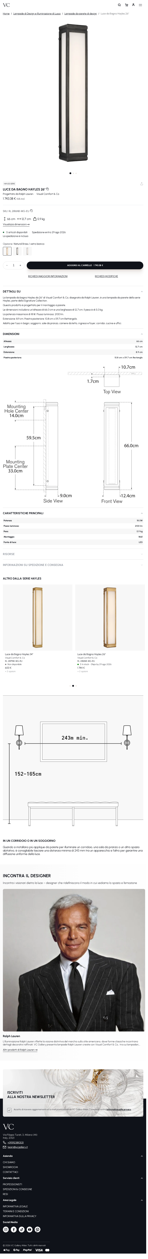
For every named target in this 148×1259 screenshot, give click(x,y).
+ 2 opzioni (10, 671)
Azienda (7, 1156)
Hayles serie (9, 183)
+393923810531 (16, 1142)
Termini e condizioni (16, 1211)
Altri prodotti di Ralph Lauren (18, 1049)
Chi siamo (9, 1162)
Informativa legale (15, 1206)
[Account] (133, 5)
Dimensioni (11, 334)
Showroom (10, 1167)
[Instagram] (6, 1231)
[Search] (119, 5)
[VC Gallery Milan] (6, 5)
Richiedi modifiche (106, 276)
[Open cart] (126, 5)
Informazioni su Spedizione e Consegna (33, 565)
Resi (5, 1194)
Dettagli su (12, 291)
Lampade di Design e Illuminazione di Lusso (37, 13)
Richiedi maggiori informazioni (48, 276)
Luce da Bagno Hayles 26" (91, 654)
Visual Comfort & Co (47, 194)
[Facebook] (14, 1231)
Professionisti (12, 1184)
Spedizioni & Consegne (17, 1189)
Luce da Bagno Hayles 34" (19, 654)
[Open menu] (140, 5)
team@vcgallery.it (18, 1147)
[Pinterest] (37, 1231)
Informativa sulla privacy (118, 1109)
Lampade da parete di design (80, 13)
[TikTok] (22, 1231)
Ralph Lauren (26, 194)
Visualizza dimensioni (15, 224)
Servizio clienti (11, 1178)
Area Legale (9, 1200)
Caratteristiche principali (23, 513)
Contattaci (10, 1172)
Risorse (9, 554)
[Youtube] (29, 1231)
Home (6, 13)
